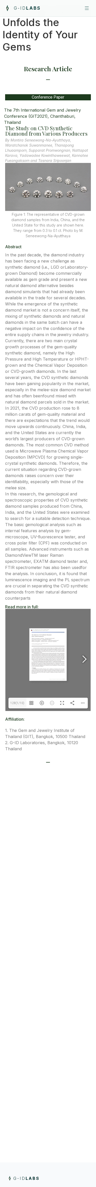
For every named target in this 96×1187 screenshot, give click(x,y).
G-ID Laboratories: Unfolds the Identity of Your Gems (48, 28)
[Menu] (87, 8)
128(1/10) (17, 703)
